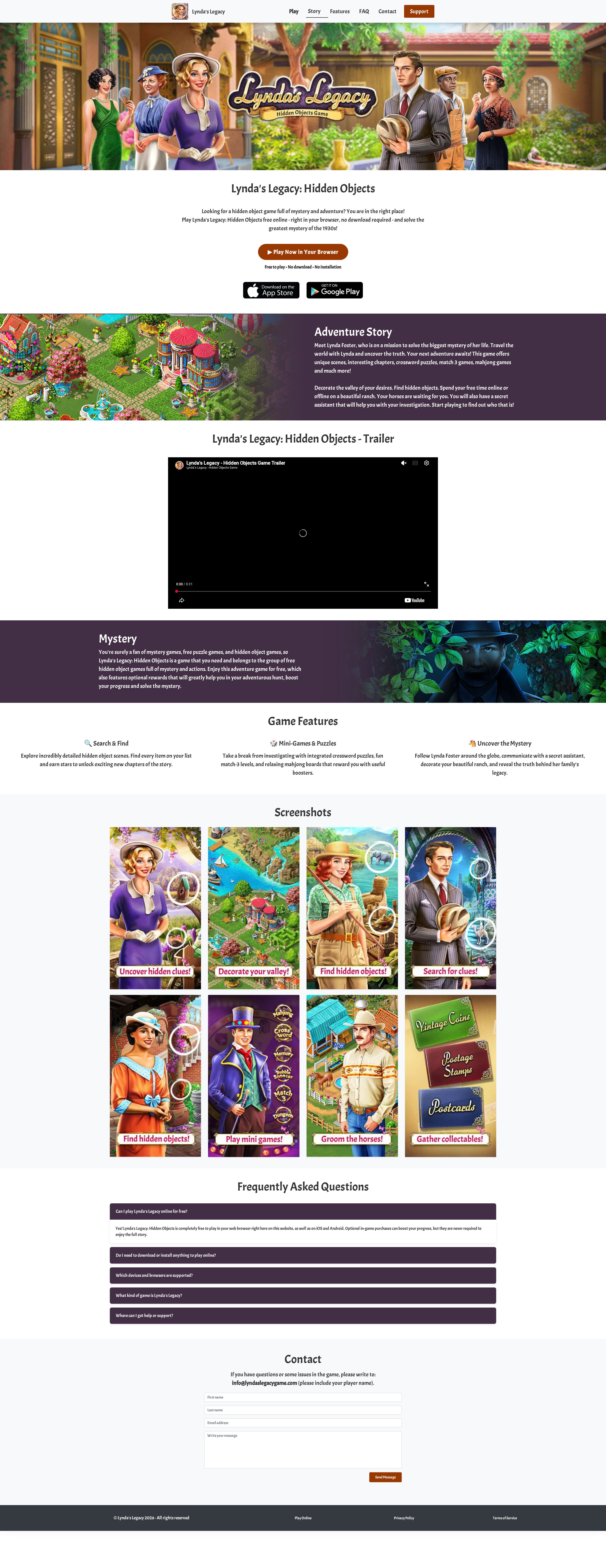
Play (294, 11)
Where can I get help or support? (144, 1315)
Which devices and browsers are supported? (154, 1275)
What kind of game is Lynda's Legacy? (149, 1295)
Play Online (303, 1518)
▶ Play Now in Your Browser (303, 251)
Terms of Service (505, 1518)
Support (419, 11)
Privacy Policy (404, 1518)
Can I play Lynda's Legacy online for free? (151, 1211)
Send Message (385, 1477)
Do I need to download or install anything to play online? (166, 1255)
